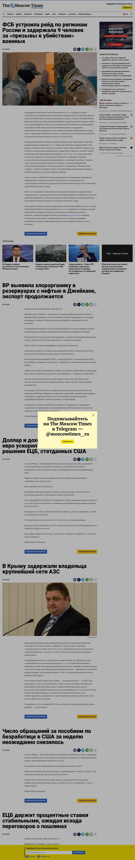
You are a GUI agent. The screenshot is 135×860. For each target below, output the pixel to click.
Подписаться (67, 441)
